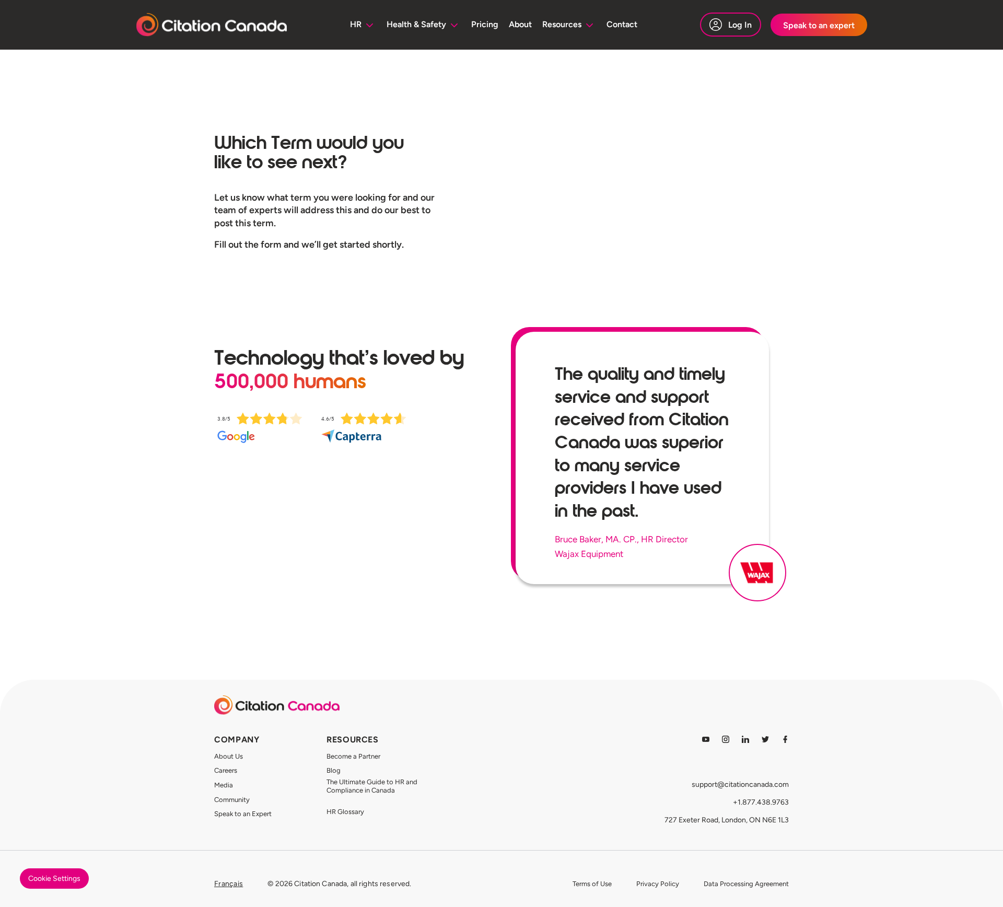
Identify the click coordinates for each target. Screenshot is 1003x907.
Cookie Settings (54, 878)
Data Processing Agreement (746, 884)
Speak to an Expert (243, 814)
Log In (740, 25)
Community (232, 800)
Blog (333, 770)
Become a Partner (353, 756)
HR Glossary (345, 812)
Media (223, 785)
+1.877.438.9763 (761, 802)
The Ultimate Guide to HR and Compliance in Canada (371, 786)
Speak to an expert (819, 25)
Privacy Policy (657, 884)
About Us (228, 756)
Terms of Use (592, 884)
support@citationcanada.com (740, 784)
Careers (225, 770)
